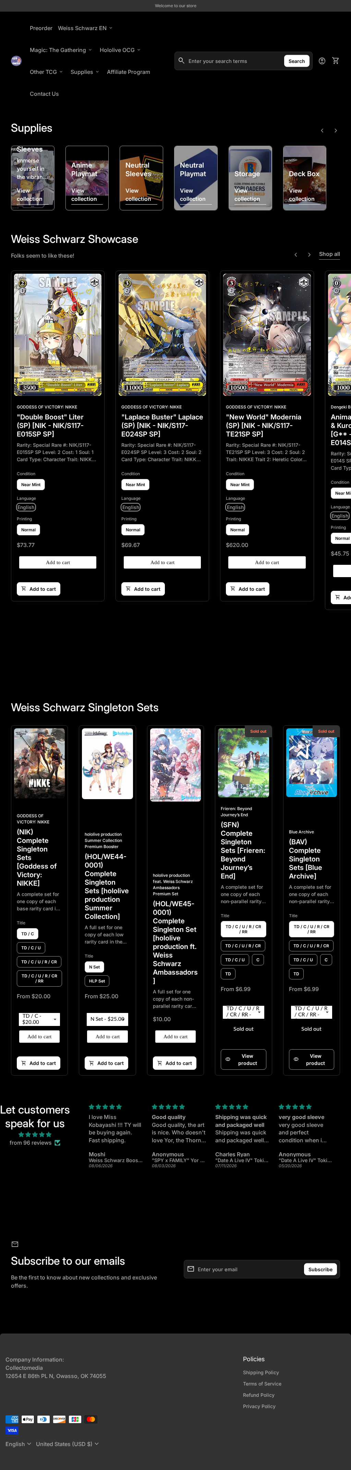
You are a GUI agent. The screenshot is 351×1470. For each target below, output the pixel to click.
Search (297, 61)
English (19, 1444)
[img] (35, 1134)
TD (228, 973)
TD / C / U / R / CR (39, 961)
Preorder (41, 28)
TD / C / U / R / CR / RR (39, 978)
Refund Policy (259, 1395)
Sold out (243, 1029)
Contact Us (44, 93)
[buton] (19, 1444)
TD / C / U (31, 947)
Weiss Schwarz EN (85, 28)
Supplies (85, 71)
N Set (94, 967)
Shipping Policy (261, 1372)
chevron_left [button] (322, 131)
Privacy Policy (259, 1406)
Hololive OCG (121, 50)
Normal (28, 529)
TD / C (27, 933)
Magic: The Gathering (61, 50)
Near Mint (30, 484)
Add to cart (58, 562)
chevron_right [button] (336, 131)
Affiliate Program (130, 71)
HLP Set (97, 981)
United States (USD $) (68, 1444)
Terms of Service (262, 1384)
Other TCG (47, 71)
